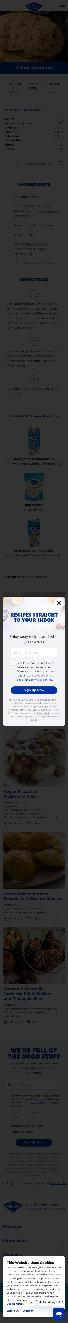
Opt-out (13, 1311)
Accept (28, 1311)
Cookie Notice (15, 1303)
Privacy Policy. (44, 713)
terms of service (41, 680)
